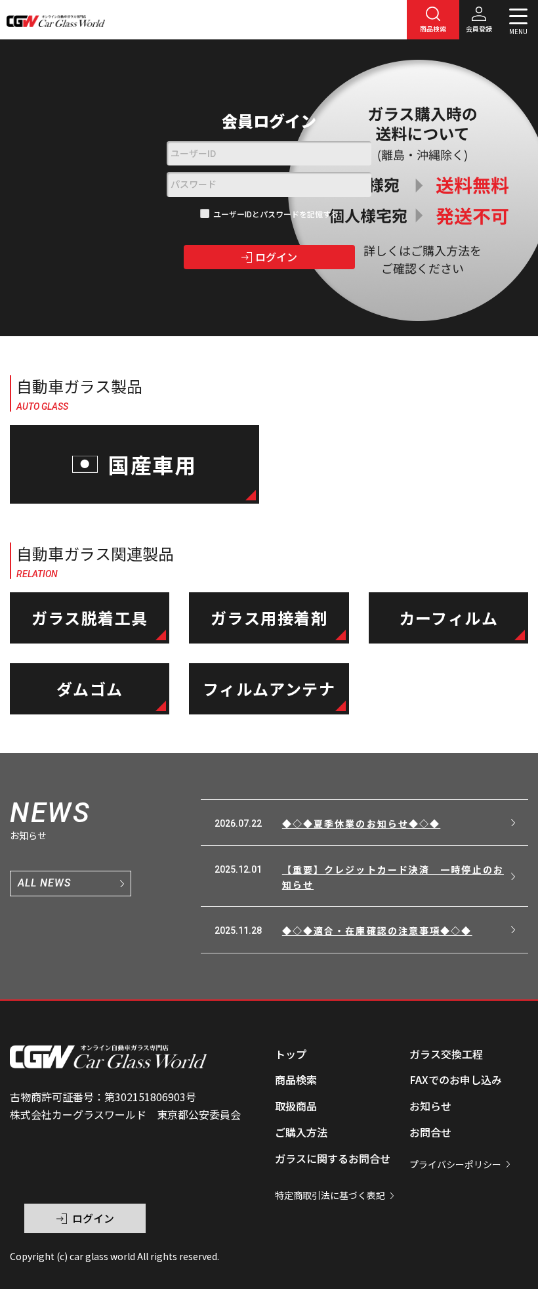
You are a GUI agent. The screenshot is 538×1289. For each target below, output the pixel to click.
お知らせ (430, 1106)
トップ (290, 1054)
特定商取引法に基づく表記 (330, 1195)
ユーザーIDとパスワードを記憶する (276, 213)
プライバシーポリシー (455, 1164)
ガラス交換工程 (446, 1054)
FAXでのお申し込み (455, 1079)
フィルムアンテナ (269, 688)
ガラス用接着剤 (269, 617)
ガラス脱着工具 (89, 617)
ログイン (276, 257)
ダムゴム (89, 688)
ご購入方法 (301, 1132)
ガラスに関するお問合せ (332, 1158)
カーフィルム (449, 617)
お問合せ (430, 1132)
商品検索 (296, 1079)
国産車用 (152, 464)
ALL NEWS (44, 883)
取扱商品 (296, 1106)
